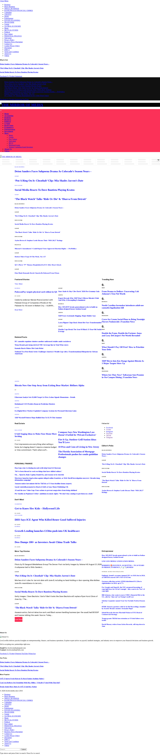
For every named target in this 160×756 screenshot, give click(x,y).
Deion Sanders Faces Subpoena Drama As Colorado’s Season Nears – (24, 64)
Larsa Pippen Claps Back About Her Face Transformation (79, 323)
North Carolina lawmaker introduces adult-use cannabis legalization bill (123, 306)
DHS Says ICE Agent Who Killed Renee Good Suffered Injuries (50, 519)
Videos (6, 56)
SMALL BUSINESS (11, 8)
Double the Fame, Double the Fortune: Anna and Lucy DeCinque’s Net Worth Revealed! (122, 334)
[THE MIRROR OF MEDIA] (80, 105)
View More (19, 284)
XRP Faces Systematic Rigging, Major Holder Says (77, 316)
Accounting (8, 116)
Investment (8, 131)
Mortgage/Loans (14, 145)
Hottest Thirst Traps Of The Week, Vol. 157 (19, 94)
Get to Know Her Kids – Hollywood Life (37, 508)
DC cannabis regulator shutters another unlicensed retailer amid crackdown (43, 341)
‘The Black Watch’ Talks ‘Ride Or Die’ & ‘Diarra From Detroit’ (26, 88)
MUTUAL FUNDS (11, 30)
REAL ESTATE (18, 430)
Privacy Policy (9, 40)
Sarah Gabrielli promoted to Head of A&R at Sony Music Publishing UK (41, 487)
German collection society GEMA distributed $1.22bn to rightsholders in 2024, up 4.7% (122, 582)
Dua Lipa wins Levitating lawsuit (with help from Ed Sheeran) (38, 468)
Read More (18, 310)
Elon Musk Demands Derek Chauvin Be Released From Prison (37, 273)
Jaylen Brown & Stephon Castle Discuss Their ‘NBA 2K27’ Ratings (27, 90)
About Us (7, 54)
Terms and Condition (11, 52)
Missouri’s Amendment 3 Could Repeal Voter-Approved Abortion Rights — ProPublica (34, 92)
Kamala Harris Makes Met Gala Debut (29, 348)
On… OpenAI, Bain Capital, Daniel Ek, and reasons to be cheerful (39, 475)
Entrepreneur (8, 18)
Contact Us (8, 44)
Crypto (7, 123)
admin (18, 296)
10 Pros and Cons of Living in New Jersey (78, 447)
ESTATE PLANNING (12, 20)
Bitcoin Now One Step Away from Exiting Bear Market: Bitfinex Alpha (49, 385)
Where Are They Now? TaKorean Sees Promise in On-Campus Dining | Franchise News (123, 376)
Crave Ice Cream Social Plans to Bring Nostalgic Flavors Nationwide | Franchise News (123, 320)
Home (6, 114)
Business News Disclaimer (13, 42)
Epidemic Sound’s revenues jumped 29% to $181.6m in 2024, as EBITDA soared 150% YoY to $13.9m (123, 576)
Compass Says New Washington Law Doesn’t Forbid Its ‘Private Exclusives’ (77, 433)
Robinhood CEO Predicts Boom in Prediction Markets (35, 404)
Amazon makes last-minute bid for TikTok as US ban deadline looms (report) (43, 483)
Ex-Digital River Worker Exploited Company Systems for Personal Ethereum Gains (46, 411)
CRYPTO (7, 14)
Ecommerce (8, 127)
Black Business (9, 7)
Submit (23, 749)
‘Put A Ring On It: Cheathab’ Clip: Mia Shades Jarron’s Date (22, 68)
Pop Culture (8, 34)
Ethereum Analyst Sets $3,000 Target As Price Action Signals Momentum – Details (45, 397)
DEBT (6, 16)
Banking (7, 118)
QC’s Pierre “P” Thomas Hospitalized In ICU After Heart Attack (26, 96)
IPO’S (11, 143)
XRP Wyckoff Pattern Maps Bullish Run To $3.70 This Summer (38, 418)
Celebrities (8, 12)
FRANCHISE (9, 22)
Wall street (8, 38)
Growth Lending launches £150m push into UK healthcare (47, 531)
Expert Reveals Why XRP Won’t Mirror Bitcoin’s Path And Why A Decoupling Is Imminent (78, 299)
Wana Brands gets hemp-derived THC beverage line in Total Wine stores (41, 345)
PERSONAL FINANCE (13, 36)
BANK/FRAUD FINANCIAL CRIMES (18, 10)
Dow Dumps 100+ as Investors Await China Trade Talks (45, 542)
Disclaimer (8, 48)
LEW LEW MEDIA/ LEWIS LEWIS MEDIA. (118, 561)
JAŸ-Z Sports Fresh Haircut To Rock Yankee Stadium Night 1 (22, 678)
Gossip (6, 24)
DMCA (7, 50)
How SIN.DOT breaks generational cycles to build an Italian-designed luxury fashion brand (77, 308)
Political (7, 32)
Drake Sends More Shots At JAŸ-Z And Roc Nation (18, 687)
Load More (18, 619)
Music (6, 28)
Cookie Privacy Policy (12, 46)
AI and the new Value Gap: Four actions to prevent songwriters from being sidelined (46, 490)
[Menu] (0, 110)
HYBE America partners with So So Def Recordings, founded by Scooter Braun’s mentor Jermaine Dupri (123, 607)
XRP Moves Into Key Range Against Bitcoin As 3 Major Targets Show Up (123, 362)
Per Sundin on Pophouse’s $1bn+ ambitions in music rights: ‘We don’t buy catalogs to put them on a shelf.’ (54, 494)
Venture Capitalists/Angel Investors (21, 147)
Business (7, 5)
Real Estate (8, 125)
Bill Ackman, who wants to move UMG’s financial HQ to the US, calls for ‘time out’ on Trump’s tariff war (123, 596)
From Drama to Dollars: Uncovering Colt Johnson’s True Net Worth (120, 292)
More (6, 133)
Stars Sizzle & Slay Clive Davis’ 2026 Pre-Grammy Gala (78, 291)
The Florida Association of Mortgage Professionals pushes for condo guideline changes (78, 454)
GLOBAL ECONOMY (12, 26)
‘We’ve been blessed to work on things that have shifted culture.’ (38, 471)
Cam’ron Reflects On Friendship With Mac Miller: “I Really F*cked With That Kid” (30, 683)
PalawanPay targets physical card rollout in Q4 (36, 292)
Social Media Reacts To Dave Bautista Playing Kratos (19, 72)
